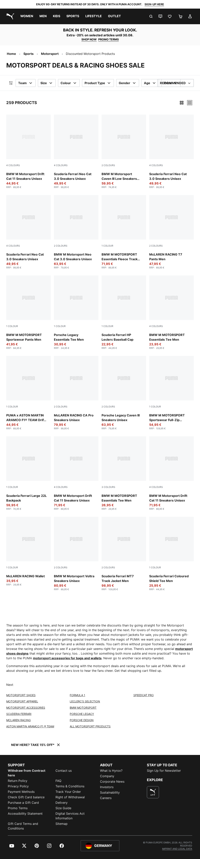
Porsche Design (82, 720)
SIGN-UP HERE (154, 4)
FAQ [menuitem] (58, 781)
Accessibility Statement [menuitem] (25, 813)
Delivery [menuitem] (61, 803)
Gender (124, 83)
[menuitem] (26, 16)
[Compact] (182, 103)
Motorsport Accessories (25, 707)
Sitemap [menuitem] (61, 824)
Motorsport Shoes (21, 695)
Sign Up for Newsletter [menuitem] (164, 771)
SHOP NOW (89, 39)
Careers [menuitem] (106, 798)
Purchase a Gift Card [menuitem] (23, 803)
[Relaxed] (190, 103)
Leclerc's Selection (85, 701)
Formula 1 (77, 695)
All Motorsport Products (90, 726)
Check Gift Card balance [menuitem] (26, 797)
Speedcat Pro (143, 695)
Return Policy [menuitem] (17, 781)
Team (22, 83)
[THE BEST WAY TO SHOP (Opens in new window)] (153, 792)
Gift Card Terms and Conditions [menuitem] (23, 826)
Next (9, 685)
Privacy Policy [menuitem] (18, 786)
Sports (28, 54)
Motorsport (50, 54)
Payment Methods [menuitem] (21, 792)
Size (43, 83)
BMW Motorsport (83, 707)
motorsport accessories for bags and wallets (67, 658)
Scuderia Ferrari (18, 714)
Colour (66, 83)
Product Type (95, 83)
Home (11, 54)
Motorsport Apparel (22, 701)
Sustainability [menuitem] (110, 792)
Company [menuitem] (107, 776)
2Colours (108, 165)
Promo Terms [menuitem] (18, 808)
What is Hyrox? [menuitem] (111, 771)
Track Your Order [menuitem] (68, 792)
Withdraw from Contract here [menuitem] (26, 773)
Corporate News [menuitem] (112, 781)
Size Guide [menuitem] (63, 808)
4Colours (13, 165)
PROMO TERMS (108, 39)
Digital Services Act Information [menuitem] (70, 816)
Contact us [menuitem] (63, 771)
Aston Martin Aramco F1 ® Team (30, 726)
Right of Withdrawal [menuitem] (70, 797)
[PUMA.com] (9, 16)
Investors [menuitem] (106, 787)
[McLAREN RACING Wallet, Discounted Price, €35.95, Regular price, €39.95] (28, 551)
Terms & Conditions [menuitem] (69, 786)
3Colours (108, 487)
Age (147, 83)
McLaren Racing (18, 720)
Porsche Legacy (82, 714)
